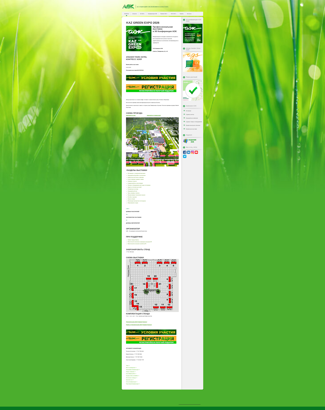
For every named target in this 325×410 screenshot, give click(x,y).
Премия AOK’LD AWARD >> (132, 375)
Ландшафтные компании (192, 118)
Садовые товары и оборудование (194, 121)
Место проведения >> (131, 367)
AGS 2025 (173, 13)
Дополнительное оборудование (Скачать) (136, 321)
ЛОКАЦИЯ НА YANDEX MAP (154, 115)
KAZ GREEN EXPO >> (131, 373)
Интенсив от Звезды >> (131, 377)
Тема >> (128, 365)
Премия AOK (163, 13)
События (134, 13)
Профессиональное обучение (193, 125)
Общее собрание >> (131, 371)
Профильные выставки (191, 129)
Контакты (189, 13)
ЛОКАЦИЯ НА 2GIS (131, 115)
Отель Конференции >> (131, 381)
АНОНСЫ (126, 13)
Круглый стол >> (130, 379)
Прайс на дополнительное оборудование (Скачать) (139, 324)
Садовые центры (190, 114)
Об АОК (142, 13)
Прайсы (182, 13)
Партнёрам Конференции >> (133, 383)
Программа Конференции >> (133, 369)
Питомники (188, 110)
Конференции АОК (152, 13)
